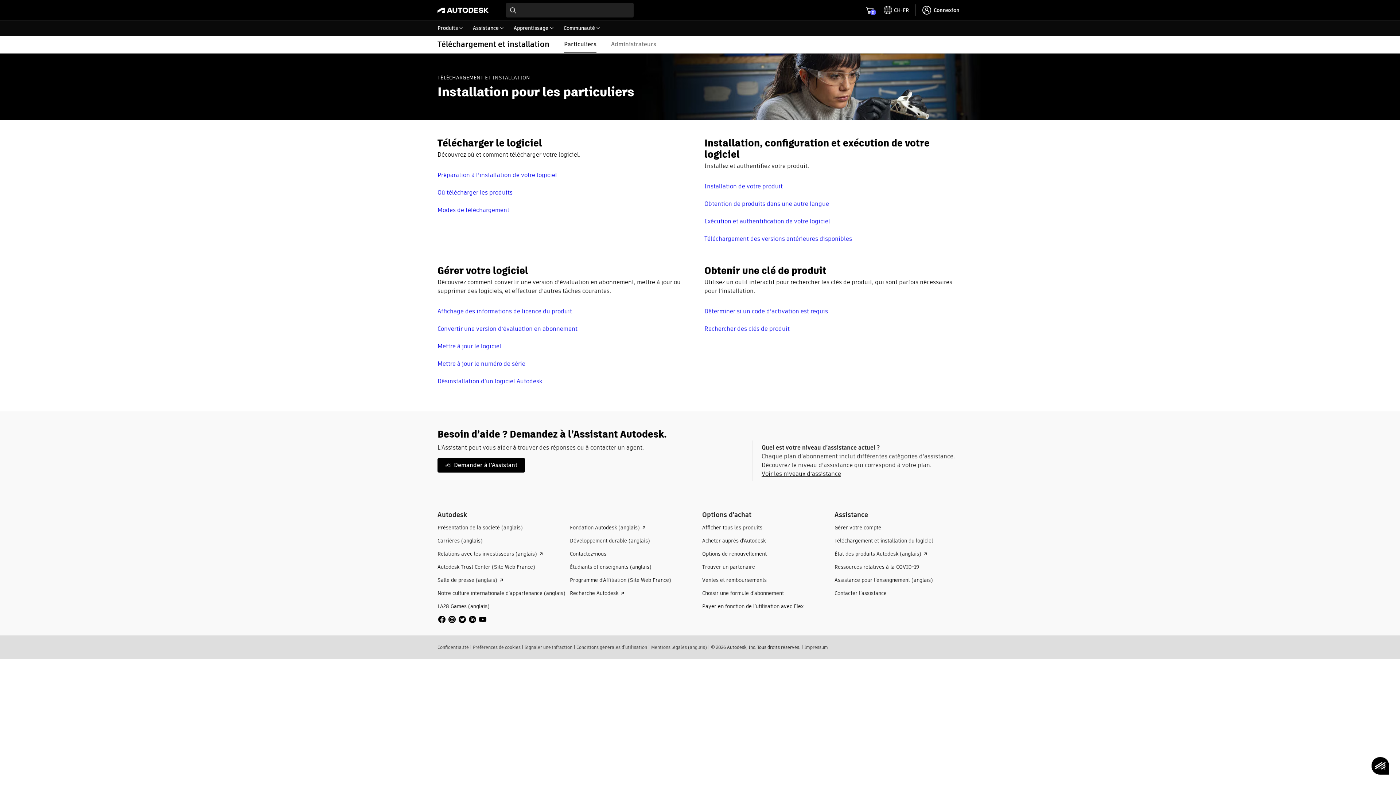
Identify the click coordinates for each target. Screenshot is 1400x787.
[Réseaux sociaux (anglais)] (462, 619)
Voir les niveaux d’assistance (801, 474)
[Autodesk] (463, 10)
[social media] (462, 619)
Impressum (816, 647)
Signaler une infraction (548, 647)
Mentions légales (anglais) (679, 647)
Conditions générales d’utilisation (611, 647)
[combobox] (570, 10)
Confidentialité (453, 647)
